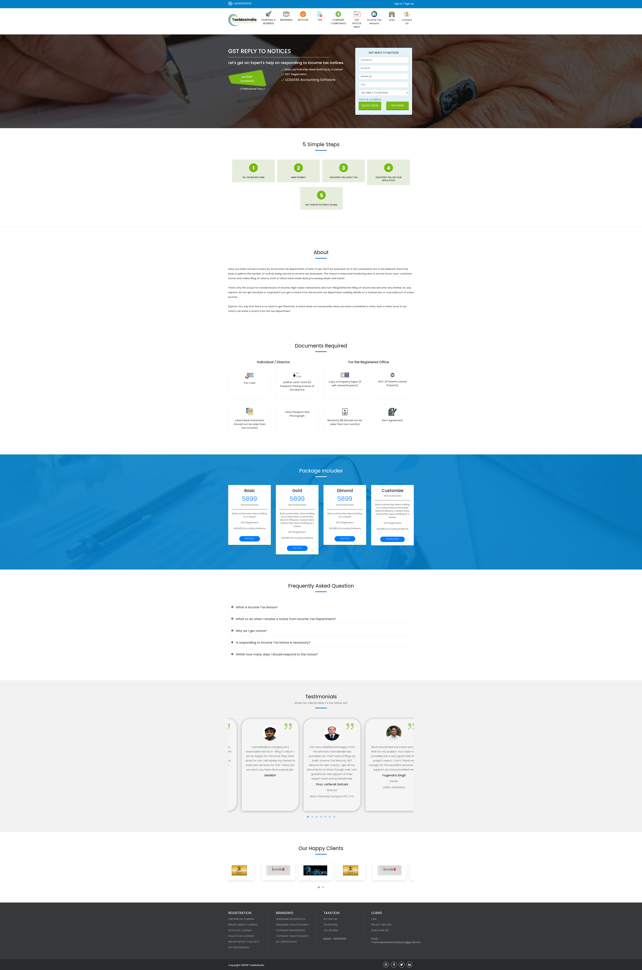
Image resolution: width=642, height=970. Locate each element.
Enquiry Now (392, 538)
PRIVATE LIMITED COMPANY (242, 924)
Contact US (407, 21)
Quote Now (370, 105)
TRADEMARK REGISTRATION (290, 919)
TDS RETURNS (331, 924)
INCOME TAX (330, 919)
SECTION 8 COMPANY (240, 930)
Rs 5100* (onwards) (247, 79)
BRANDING (286, 20)
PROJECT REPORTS (381, 924)
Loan (392, 20)
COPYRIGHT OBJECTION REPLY (292, 936)
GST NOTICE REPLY (356, 23)
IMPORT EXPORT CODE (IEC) (243, 941)
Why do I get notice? (251, 631)
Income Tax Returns (374, 21)
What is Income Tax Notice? (257, 607)
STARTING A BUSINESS (268, 21)
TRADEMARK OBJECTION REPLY (292, 924)
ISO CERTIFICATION (286, 941)
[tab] (321, 607)
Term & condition (370, 99)
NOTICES (303, 20)
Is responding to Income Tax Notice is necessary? (273, 642)
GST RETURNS (331, 930)
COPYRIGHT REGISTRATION (290, 930)
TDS (319, 20)
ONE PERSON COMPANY (241, 919)
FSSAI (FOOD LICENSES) (241, 936)
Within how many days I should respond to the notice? (277, 654)
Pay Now (397, 105)
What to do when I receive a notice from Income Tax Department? (286, 619)
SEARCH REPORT (380, 930)
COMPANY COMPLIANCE (338, 21)
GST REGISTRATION (238, 947)
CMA (374, 919)
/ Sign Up (408, 3)
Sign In (398, 3)
